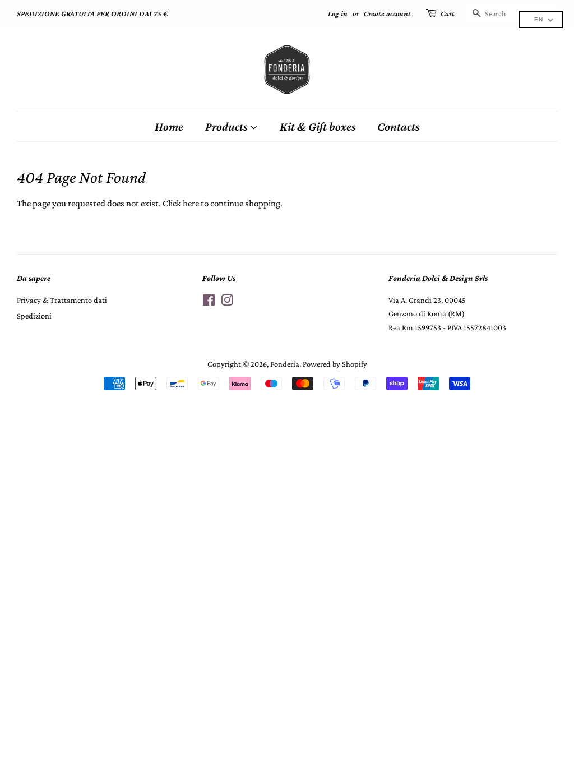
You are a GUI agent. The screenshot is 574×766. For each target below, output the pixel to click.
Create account (387, 13)
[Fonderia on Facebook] (208, 302)
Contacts (398, 126)
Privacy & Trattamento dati (62, 300)
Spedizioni (34, 315)
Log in (338, 13)
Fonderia (284, 363)
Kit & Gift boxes (317, 126)
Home (169, 126)
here (191, 203)
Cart (448, 13)
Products (227, 126)
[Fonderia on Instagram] (227, 302)
